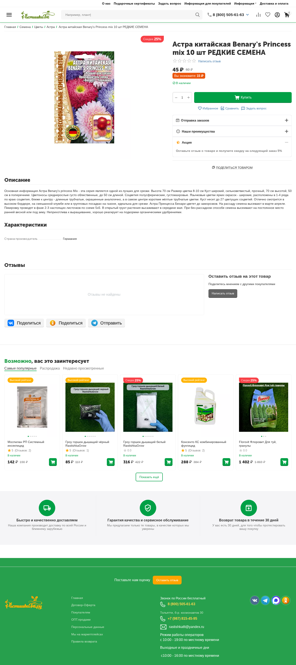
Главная (77, 598)
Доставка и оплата (274, 3)
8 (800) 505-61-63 (181, 604)
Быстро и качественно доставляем (47, 520)
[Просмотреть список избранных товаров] (268, 14)
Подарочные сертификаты (134, 3)
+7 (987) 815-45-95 (182, 618)
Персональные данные (87, 627)
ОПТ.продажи (81, 619)
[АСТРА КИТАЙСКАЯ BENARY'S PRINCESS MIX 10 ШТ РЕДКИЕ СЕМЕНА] (84, 97)
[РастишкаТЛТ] (37, 14)
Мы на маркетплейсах (87, 634)
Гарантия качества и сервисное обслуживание (148, 520)
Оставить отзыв (167, 580)
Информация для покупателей (207, 3)
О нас (106, 3)
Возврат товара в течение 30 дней (248, 520)
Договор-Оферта (83, 605)
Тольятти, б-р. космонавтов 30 (181, 612)
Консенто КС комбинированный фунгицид (203, 443)
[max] (276, 600)
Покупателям (80, 612)
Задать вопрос (169, 3)
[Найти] (197, 14)
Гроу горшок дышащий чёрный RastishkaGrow (87, 443)
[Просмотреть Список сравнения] (258, 14)
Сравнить (232, 108)
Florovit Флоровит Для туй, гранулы (257, 443)
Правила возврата (84, 641)
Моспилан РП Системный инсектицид (26, 443)
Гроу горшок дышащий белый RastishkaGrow (144, 443)
